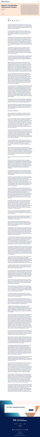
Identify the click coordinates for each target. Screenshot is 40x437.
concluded (15, 247)
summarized (21, 266)
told (12, 179)
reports (14, 356)
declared (29, 121)
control (22, 368)
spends (16, 253)
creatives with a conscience (22, 435)
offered (29, 332)
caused (15, 78)
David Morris (2, 9)
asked (14, 69)
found (31, 249)
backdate (13, 282)
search (9, 287)
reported (29, 317)
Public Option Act (16, 223)
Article (3, 14)
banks (17, 367)
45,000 (9, 77)
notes (14, 162)
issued (30, 336)
